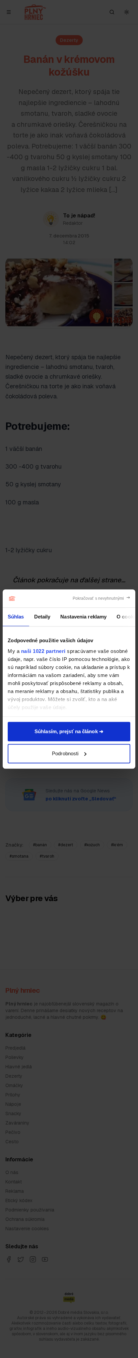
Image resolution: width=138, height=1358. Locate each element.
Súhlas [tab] (16, 616)
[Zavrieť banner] (102, 598)
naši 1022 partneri (43, 651)
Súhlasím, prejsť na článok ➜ (69, 731)
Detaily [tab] (42, 616)
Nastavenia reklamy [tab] (83, 616)
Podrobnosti (65, 753)
